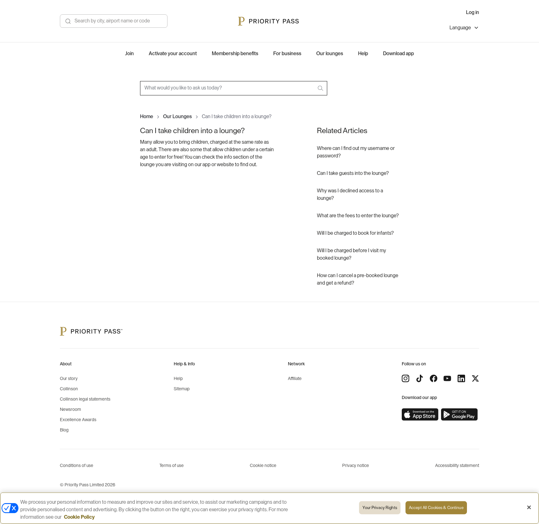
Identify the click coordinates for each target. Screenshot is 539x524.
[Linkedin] (461, 378)
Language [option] (460, 27)
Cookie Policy (79, 517)
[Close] (529, 507)
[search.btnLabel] (321, 88)
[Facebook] (433, 378)
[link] (420, 414)
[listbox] (464, 28)
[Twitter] (475, 378)
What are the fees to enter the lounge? (358, 215)
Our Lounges (177, 116)
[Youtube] (447, 378)
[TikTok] (419, 378)
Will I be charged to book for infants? (355, 233)
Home (146, 116)
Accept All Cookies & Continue (436, 508)
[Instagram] (405, 378)
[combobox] (233, 88)
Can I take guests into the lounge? (353, 173)
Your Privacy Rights (379, 508)
